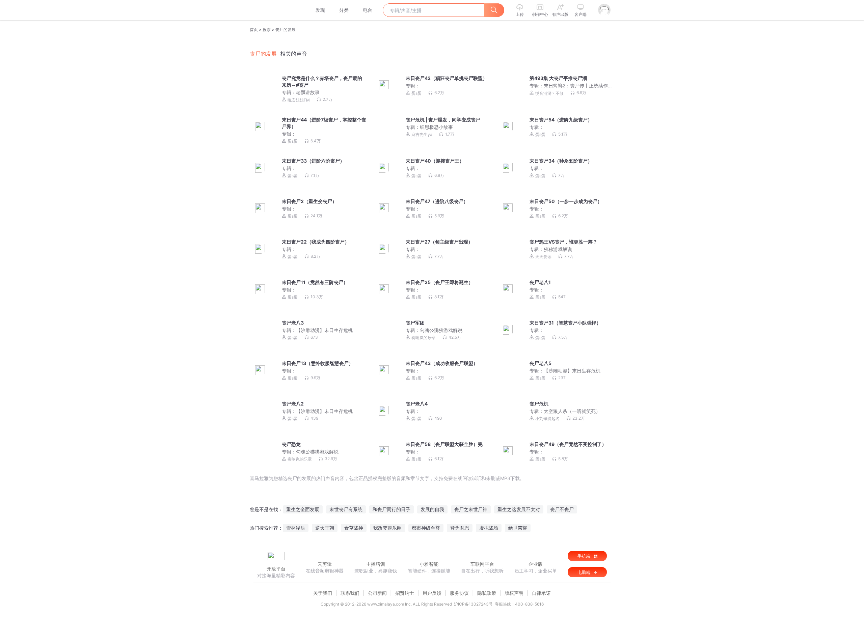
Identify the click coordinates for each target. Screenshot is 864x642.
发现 (320, 10)
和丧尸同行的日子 (391, 509)
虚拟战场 (488, 528)
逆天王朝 (324, 528)
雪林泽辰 (295, 528)
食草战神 (353, 528)
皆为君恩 (459, 528)
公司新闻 (377, 593)
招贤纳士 (404, 593)
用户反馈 (432, 593)
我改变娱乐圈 (387, 528)
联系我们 (350, 593)
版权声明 (514, 593)
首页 (254, 29)
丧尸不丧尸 (562, 509)
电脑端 (584, 572)
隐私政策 (486, 593)
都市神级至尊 (426, 528)
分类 (344, 10)
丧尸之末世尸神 (470, 509)
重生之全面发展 (302, 509)
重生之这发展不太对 (518, 509)
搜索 (267, 29)
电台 (367, 10)
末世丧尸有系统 (345, 509)
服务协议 (459, 593)
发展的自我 (432, 509)
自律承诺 (541, 593)
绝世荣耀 (517, 528)
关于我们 (322, 593)
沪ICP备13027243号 (473, 604)
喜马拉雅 (276, 10)
